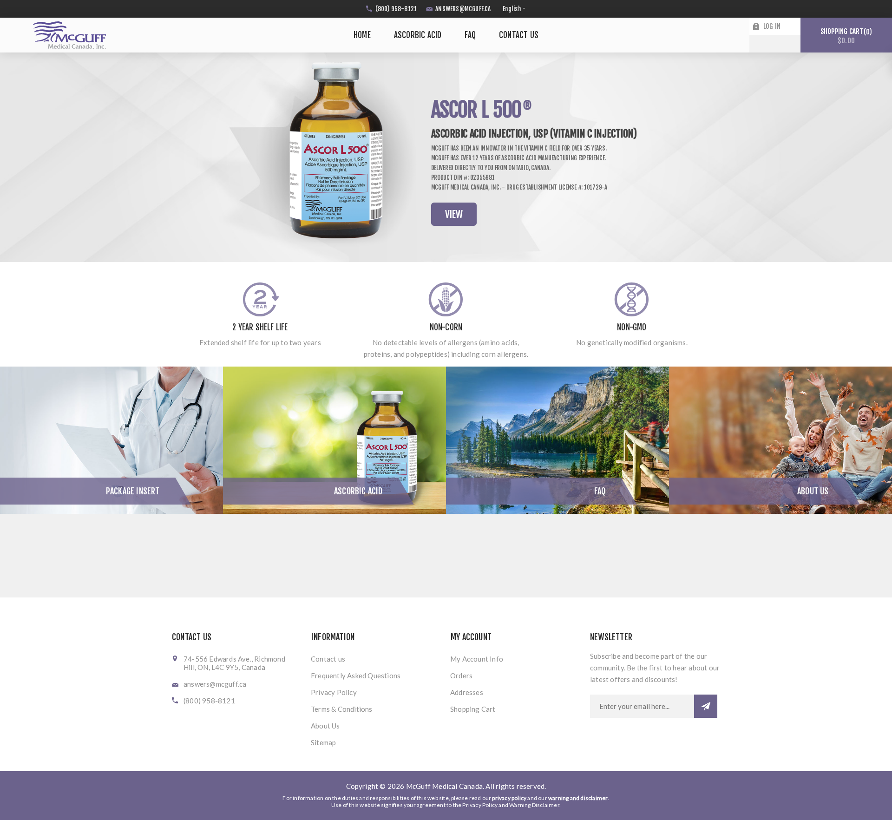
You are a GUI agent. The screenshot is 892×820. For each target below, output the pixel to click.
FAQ (600, 491)
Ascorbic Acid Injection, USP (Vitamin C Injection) (534, 133)
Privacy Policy (334, 692)
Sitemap (323, 742)
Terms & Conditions (342, 709)
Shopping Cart (473, 709)
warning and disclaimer (578, 797)
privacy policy (509, 797)
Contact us (328, 659)
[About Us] (780, 440)
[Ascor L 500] (334, 440)
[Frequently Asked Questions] (557, 440)
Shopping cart (844, 36)
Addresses (466, 692)
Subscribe (705, 706)
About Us (813, 491)
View (454, 214)
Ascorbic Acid (358, 491)
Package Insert (133, 491)
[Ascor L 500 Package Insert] (111, 440)
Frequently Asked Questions (355, 675)
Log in (771, 26)
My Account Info (476, 659)
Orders (461, 675)
